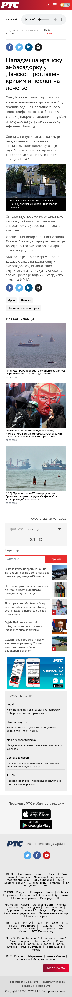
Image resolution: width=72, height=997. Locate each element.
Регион (39, 874)
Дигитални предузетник (19, 913)
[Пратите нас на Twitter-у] (27, 855)
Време (59, 879)
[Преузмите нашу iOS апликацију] (36, 814)
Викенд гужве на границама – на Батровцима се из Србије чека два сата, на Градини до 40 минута (27, 572)
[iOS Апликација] (36, 673)
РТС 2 (27, 923)
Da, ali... (11, 704)
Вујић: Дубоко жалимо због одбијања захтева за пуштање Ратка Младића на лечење (24, 626)
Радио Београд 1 (28, 938)
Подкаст (56, 882)
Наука (44, 910)
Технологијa (16, 907)
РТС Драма (28, 925)
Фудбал (21, 892)
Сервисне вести (14, 882)
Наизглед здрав (36, 916)
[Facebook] (9, 47)
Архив (36, 949)
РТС (9, 956)
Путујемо (34, 907)
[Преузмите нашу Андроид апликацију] (36, 824)
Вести (11, 874)
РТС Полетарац (42, 931)
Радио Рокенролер (39, 944)
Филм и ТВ (29, 910)
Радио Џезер (53, 946)
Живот (25, 904)
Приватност (15, 981)
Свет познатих (53, 907)
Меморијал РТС (50, 898)
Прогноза (16, 529)
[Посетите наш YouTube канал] (46, 855)
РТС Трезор (47, 928)
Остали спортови (24, 898)
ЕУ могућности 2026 (46, 884)
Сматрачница (37, 882)
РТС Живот (46, 925)
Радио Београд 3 (20, 941)
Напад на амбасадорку (23, 308)
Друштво (40, 877)
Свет (51, 874)
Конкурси (23, 959)
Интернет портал (44, 959)
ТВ (7, 923)
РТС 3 (38, 923)
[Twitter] (19, 47)
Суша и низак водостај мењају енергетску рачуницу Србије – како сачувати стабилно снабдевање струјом (24, 645)
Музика (61, 904)
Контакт (19, 956)
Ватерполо (27, 895)
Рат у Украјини (42, 879)
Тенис (50, 892)
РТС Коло (29, 928)
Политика (24, 874)
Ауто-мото (61, 895)
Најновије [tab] (12, 550)
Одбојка (62, 892)
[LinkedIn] (29, 47)
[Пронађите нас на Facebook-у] (37, 855)
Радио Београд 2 (55, 938)
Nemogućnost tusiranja (21, 739)
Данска (26, 300)
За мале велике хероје (53, 913)
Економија (56, 877)
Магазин (11, 904)
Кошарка (36, 892)
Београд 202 (43, 941)
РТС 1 (15, 923)
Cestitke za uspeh (18, 757)
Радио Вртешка (31, 946)
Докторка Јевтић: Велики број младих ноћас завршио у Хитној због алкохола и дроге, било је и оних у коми (25, 608)
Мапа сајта (56, 968)
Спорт (8, 892)
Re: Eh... (11, 775)
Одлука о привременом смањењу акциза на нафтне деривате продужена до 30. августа (26, 589)
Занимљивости (43, 904)
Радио (10, 938)
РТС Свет (52, 923)
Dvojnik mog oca (17, 722)
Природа (58, 910)
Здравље (13, 910)
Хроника (24, 877)
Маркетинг (35, 956)
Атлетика (44, 895)
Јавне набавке (55, 956)
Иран (11, 300)
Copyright (32, 981)
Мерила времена (18, 879)
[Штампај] (38, 47)
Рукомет (10, 895)
